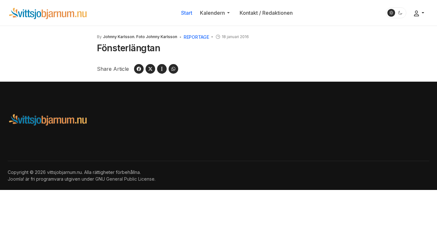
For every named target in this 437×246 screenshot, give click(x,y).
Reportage (196, 37)
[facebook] (139, 69)
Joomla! (16, 179)
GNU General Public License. (125, 179)
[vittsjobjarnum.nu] (48, 12)
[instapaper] (162, 69)
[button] (216, 13)
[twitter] (150, 69)
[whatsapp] (173, 69)
